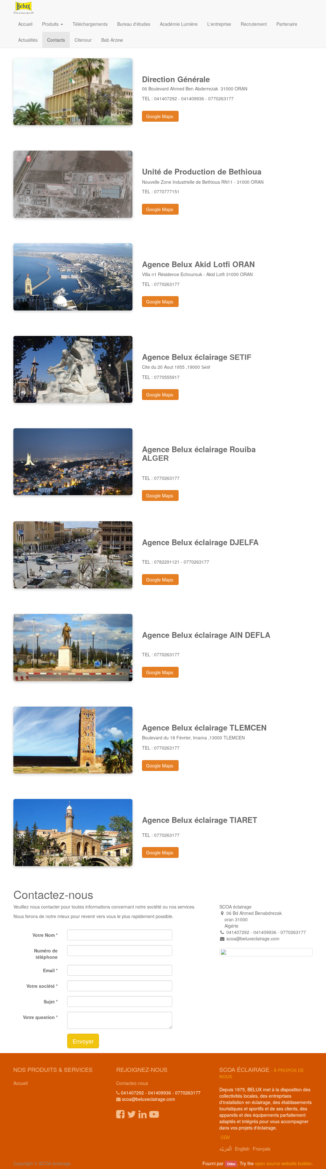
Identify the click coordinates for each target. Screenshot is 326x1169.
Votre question (39, 1017)
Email (49, 970)
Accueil (20, 1083)
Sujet (49, 1001)
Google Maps (160, 116)
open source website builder (283, 1163)
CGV (225, 1137)
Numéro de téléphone (46, 953)
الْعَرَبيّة (225, 1148)
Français (261, 1148)
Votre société (40, 986)
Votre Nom (43, 935)
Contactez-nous (132, 1083)
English (242, 1148)
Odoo (231, 1163)
